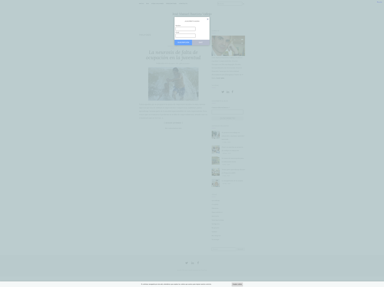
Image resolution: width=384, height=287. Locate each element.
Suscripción (183, 42)
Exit (208, 19)
